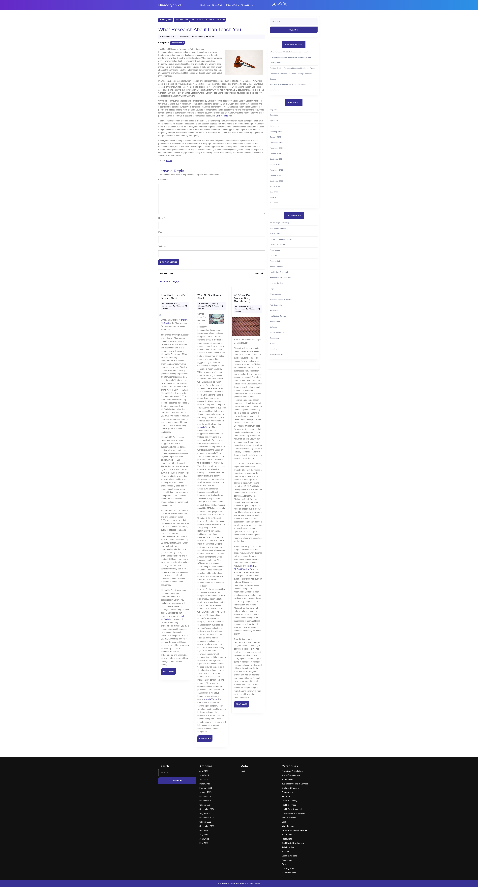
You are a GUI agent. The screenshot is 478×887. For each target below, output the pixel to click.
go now (169, 161)
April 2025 (274, 121)
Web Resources (276, 354)
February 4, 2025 (168, 36)
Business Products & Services (281, 239)
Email (161, 232)
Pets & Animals (276, 305)
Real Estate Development (280, 316)
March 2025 (274, 126)
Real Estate (274, 310)
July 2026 (274, 110)
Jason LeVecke (204, 427)
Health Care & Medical (279, 272)
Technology (274, 338)
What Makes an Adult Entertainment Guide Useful (289, 52)
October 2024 (275, 153)
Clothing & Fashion (277, 245)
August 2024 (275, 164)
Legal (272, 289)
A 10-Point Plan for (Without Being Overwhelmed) (244, 298)
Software (273, 327)
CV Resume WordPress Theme (232, 883)
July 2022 (274, 192)
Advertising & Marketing (279, 223)
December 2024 (276, 143)
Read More (169, 672)
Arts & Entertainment (278, 228)
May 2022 (274, 203)
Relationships (275, 321)
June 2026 (274, 115)
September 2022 (276, 181)
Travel (272, 343)
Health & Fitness (276, 267)
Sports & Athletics (277, 332)
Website (162, 246)
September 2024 (276, 159)
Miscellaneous (182, 20)
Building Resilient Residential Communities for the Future (292, 68)
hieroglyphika (184, 36)
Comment (163, 180)
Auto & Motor (275, 234)
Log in (243, 771)
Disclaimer (205, 5)
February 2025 (276, 132)
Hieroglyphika (170, 5)
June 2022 (274, 197)
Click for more (222, 116)
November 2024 (276, 148)
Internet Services (276, 283)
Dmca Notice (218, 5)
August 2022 (275, 186)
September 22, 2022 (208, 304)
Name (161, 218)
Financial (273, 256)
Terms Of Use (247, 5)
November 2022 (276, 170)
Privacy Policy (232, 5)
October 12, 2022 (171, 304)
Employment (275, 250)
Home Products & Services (280, 278)
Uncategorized (275, 349)
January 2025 (275, 137)
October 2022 (275, 175)
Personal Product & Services (281, 299)
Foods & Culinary (277, 261)
